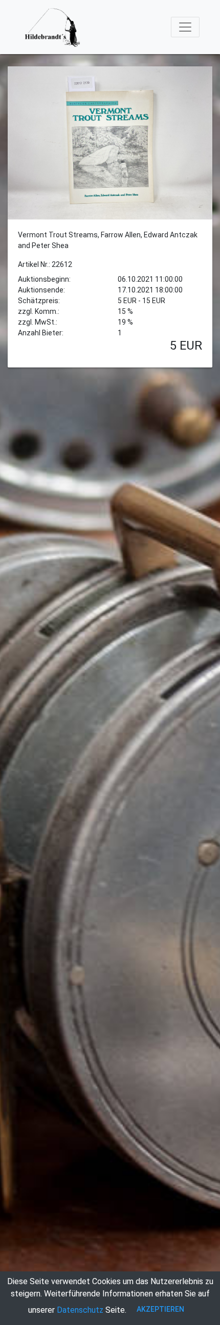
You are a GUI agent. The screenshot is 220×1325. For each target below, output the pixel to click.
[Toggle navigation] (185, 27)
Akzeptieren (160, 1309)
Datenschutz (80, 1310)
